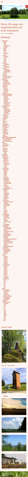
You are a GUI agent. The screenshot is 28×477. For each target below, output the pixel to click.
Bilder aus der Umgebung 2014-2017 (7, 76)
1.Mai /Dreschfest (6, 180)
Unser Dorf (5, 184)
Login (25, 473)
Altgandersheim (5, 118)
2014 (5, 287)
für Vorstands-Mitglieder (6, 278)
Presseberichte (5, 253)
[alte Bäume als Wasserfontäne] (14, 346)
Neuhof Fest (5, 162)
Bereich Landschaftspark (7, 102)
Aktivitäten (5, 173)
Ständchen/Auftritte (6, 186)
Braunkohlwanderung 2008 (7, 250)
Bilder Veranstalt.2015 (6, 189)
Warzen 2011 (5, 243)
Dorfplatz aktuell (6, 89)
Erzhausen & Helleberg (5, 133)
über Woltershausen (4, 79)
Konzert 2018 (5, 258)
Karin (5, 317)
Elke (4, 309)
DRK (3, 147)
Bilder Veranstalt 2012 (6, 225)
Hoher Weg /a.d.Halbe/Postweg (7, 302)
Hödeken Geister (5, 143)
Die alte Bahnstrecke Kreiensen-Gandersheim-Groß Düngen (9, 137)
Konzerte (4, 255)
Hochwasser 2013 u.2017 (6, 77)
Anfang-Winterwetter (6, 69)
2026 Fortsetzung (6, 81)
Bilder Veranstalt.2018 (6, 160)
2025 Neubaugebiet (5, 80)
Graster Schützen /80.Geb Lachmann (8, 201)
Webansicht (24, 474)
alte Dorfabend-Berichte (7, 298)
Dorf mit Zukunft (5, 85)
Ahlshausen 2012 (6, 232)
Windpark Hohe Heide (6, 108)
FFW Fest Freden (6, 185)
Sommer (5, 50)
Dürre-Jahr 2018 (5, 75)
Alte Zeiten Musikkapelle (6, 289)
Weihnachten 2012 (6, 226)
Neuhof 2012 (5, 230)
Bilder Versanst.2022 (5, 157)
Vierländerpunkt (5, 131)
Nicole (5, 312)
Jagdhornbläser (5, 149)
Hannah (5, 313)
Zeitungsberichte (6, 177)
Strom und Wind (5, 107)
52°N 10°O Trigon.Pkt (5, 127)
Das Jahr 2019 (5, 74)
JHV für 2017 (5, 274)
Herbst (5, 51)
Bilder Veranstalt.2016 (6, 178)
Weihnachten (5, 199)
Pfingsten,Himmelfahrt (6, 66)
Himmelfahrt (5, 191)
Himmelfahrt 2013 (6, 216)
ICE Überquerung (6, 112)
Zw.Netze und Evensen (6, 113)
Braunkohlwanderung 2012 (7, 235)
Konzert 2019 (5, 257)
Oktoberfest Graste (6, 196)
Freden (4, 120)
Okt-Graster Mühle (6, 53)
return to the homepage (10, 33)
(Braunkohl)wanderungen (7, 291)
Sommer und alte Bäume (7, 45)
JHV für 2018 (5, 276)
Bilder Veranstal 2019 (5, 158)
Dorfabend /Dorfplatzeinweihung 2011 (8, 246)
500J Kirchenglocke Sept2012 (7, 227)
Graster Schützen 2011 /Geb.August (8, 242)
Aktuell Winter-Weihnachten (7, 71)
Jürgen (5, 304)
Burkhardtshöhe (5, 126)
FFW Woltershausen (5, 148)
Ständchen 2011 (6, 237)
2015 (5, 286)
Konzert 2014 (5, 261)
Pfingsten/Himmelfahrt (7, 205)
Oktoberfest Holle (6, 198)
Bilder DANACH (6, 96)
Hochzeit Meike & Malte (7, 217)
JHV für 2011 (5, 267)
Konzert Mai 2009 (6, 263)
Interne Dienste (6, 303)
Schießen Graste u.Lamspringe (7, 183)
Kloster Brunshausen (6, 98)
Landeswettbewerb (5, 86)
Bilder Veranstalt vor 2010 (6, 248)
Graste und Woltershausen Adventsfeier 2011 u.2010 (10, 238)
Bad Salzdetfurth (5, 115)
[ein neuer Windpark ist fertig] (14, 425)
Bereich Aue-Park (6, 97)
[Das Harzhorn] (14, 443)
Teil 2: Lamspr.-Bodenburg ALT (6, 139)
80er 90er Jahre (6, 293)
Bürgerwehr (5, 174)
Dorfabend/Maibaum (6, 193)
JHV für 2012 (5, 268)
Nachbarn (5, 153)
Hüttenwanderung (5, 136)
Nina (4, 320)
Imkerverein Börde (5, 151)
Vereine (3, 142)
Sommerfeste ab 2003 (7, 251)
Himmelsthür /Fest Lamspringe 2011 (8, 241)
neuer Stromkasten (5, 92)
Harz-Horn (4, 134)
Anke (4, 319)
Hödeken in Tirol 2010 (5, 247)
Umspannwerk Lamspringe (7, 111)
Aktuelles (5, 152)
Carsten (5, 310)
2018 (5, 282)
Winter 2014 (5, 211)
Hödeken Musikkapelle (5, 154)
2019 (5, 281)
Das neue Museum (6, 116)
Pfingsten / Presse (6, 164)
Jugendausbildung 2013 (7, 224)
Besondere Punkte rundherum (5, 124)
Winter (5, 43)
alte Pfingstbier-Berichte (7, 297)
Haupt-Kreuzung (5, 300)
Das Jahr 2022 (5, 65)
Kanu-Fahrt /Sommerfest (7, 204)
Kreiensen (4, 122)
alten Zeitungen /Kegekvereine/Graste (7, 295)
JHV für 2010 (5, 266)
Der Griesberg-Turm (5, 132)
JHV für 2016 (5, 273)
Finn (4, 307)
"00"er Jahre (5, 292)
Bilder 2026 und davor (5, 40)
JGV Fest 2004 (6, 252)
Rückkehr (5, 175)
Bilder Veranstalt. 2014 (6, 200)
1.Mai (4, 209)
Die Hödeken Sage (5, 155)
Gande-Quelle (4, 128)
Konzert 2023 (6, 256)
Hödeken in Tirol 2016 (5, 169)
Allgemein (5, 279)
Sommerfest (5, 190)
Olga (4, 222)
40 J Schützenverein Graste (7, 229)
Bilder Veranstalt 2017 (6, 168)
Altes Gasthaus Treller (5, 299)
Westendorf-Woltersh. (6, 64)
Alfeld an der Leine (5, 117)
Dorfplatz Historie (6, 90)
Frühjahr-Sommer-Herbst (7, 70)
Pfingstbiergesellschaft (6, 144)
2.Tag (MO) (5, 167)
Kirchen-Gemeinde (5, 146)
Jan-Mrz (5, 61)
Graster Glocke (6, 220)
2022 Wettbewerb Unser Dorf (6, 84)
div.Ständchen (6, 195)
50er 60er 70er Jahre (6, 294)
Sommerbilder (5, 46)
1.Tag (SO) (5, 165)
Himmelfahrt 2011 (6, 245)
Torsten (5, 318)
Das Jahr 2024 (5, 55)
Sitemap (8, 473)
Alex (4, 308)
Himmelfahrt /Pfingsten (7, 163)
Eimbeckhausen (6, 203)
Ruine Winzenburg (5, 121)
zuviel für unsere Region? (7, 110)
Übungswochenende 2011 (7, 240)
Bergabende (5, 172)
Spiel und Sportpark (6, 103)
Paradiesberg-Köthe (5, 129)
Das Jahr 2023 (5, 63)
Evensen (5, 206)
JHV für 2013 (5, 269)
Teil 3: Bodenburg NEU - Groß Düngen (7, 141)
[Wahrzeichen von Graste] (14, 380)
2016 (5, 284)
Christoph (5, 314)
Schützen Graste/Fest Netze (7, 221)
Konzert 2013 (5, 262)
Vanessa (5, 305)
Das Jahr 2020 (5, 72)
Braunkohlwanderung (6, 179)
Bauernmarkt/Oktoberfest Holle (8, 188)
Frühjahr (5, 44)
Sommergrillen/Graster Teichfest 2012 (8, 231)
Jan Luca (5, 315)
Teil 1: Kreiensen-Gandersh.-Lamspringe (7, 138)
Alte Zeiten (3, 288)
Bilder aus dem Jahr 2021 (7, 105)
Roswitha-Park (6, 100)
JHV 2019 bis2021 (6, 277)
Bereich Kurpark (6, 101)
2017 (4, 283)
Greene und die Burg (5, 123)
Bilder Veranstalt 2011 (5, 236)
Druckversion (5, 473)
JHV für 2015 (5, 272)
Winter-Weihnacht (6, 56)
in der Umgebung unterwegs (5, 106)
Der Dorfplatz (4, 87)
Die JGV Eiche (5, 91)
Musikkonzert (5, 170)
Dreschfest (5, 219)
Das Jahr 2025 (5, 48)
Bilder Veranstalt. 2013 (6, 214)
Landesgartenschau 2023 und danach (7, 95)
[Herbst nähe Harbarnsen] (14, 406)
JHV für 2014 (5, 271)
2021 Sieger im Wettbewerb (6, 82)
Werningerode (5, 159)
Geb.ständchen (6, 210)
